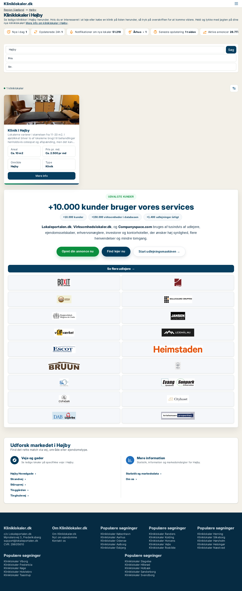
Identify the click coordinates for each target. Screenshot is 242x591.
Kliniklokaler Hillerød (137, 564)
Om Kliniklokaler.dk (64, 533)
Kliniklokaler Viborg (16, 561)
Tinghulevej (18, 495)
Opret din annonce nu (78, 251)
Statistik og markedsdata (142, 473)
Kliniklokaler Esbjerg (113, 547)
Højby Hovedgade (21, 473)
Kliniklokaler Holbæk (137, 568)
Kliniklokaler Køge (15, 568)
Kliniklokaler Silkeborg (211, 537)
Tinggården (18, 490)
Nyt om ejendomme (64, 537)
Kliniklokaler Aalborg (113, 544)
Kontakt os (59, 540)
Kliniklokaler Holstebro (18, 571)
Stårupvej (16, 484)
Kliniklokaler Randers (162, 533)
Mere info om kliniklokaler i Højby (47, 23)
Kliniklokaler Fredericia (18, 564)
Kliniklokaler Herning (210, 533)
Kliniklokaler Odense (113, 540)
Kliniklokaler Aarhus (113, 537)
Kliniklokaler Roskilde (162, 547)
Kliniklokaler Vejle (160, 544)
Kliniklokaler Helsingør (211, 544)
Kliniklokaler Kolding (161, 537)
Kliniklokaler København (116, 533)
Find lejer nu (116, 251)
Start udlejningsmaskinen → (159, 251)
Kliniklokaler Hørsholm (211, 540)
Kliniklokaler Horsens (162, 540)
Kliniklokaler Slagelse (138, 561)
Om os (130, 479)
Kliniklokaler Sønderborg (140, 571)
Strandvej (16, 479)
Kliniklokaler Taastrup (17, 575)
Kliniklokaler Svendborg (140, 575)
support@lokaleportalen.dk (21, 540)
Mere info (42, 175)
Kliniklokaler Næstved (211, 547)
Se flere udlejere (121, 269)
